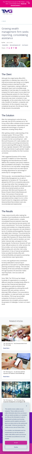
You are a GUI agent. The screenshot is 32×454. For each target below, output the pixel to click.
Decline (16, 447)
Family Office (5, 45)
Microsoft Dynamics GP (15, 45)
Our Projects (25, 45)
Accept (16, 442)
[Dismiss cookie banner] (26, 406)
